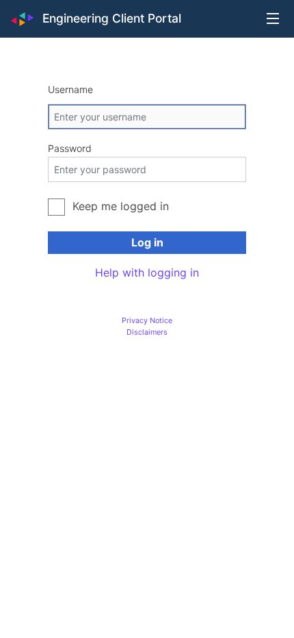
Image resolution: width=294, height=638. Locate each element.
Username (70, 89)
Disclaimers (147, 332)
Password (70, 148)
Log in (147, 242)
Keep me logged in (120, 206)
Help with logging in (147, 272)
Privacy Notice (147, 320)
